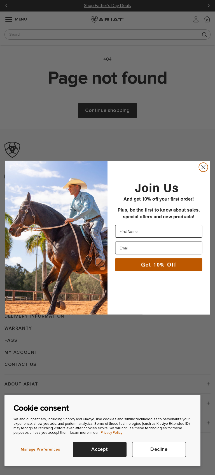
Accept (99, 449)
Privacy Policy (111, 432)
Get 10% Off (158, 264)
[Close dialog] (203, 167)
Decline (158, 449)
